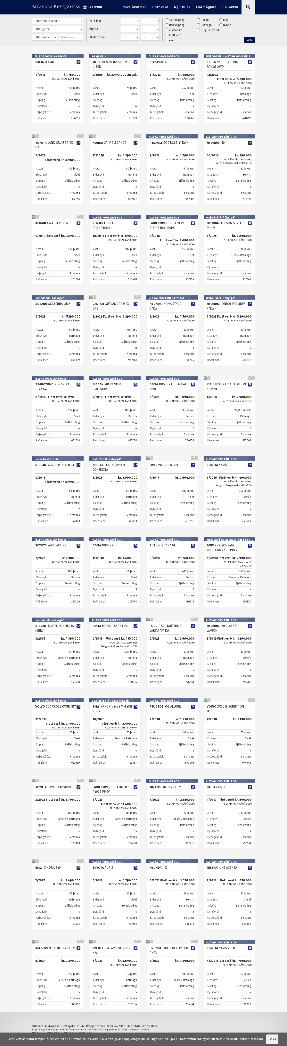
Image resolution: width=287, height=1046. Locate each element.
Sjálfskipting (176, 20)
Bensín (205, 20)
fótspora (256, 1039)
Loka (272, 1039)
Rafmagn (206, 25)
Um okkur (230, 7)
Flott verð (160, 7)
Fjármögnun (206, 7)
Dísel (226, 20)
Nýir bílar (182, 7)
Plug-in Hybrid (210, 30)
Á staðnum (175, 30)
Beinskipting (176, 25)
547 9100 (94, 7)
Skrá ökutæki (134, 7)
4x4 (171, 40)
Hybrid (227, 25)
